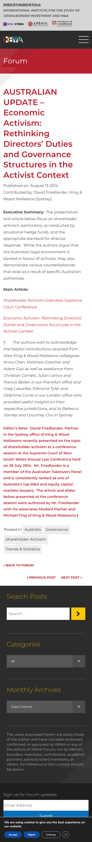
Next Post (71, 577)
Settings (51, 834)
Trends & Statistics (23, 549)
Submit (46, 816)
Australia (32, 529)
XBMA (13, 39)
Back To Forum (18, 565)
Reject (31, 834)
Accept (13, 834)
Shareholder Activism (26, 539)
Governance (56, 529)
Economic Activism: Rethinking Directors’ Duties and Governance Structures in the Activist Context (42, 325)
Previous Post (41, 577)
